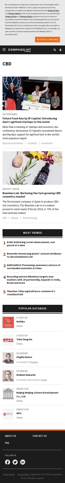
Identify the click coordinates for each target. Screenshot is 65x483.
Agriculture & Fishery (13, 143)
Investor (22, 389)
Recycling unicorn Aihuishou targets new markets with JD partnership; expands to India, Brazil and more (34, 279)
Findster (34, 362)
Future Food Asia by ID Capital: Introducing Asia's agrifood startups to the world (30, 120)
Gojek (44, 379)
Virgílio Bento (24, 357)
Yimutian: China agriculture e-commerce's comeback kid (31, 293)
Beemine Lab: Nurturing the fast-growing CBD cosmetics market (32, 194)
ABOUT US (10, 436)
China (19, 326)
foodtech (32, 143)
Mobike (20, 321)
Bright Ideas (11, 189)
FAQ (7, 443)
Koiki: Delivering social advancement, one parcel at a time (31, 243)
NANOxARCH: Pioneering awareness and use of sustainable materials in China (33, 266)
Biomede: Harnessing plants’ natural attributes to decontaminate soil (34, 255)
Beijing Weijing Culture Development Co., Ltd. (37, 394)
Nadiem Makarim (26, 374)
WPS (18, 413)
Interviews (10, 114)
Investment (47, 143)
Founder (22, 353)
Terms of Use (53, 10)
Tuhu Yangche (24, 339)
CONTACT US (39, 436)
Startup (22, 318)
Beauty (15, 218)
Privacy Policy (15, 13)
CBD (5, 218)
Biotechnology (30, 218)
